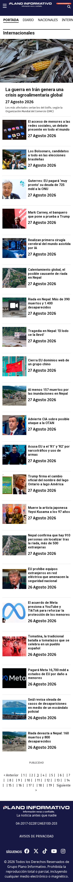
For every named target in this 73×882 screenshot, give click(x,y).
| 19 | (50, 785)
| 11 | (38, 780)
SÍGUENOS (14, 852)
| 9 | (19, 780)
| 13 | (58, 780)
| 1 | (24, 775)
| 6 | (61, 775)
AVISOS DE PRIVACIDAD (36, 836)
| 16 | (20, 785)
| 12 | (48, 780)
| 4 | (43, 775)
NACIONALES (48, 20)
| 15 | (10, 785)
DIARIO (28, 20)
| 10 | (28, 780)
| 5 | (52, 775)
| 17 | (30, 785)
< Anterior (11, 775)
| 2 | (32, 775)
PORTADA (11, 20)
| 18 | (40, 785)
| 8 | (10, 780)
